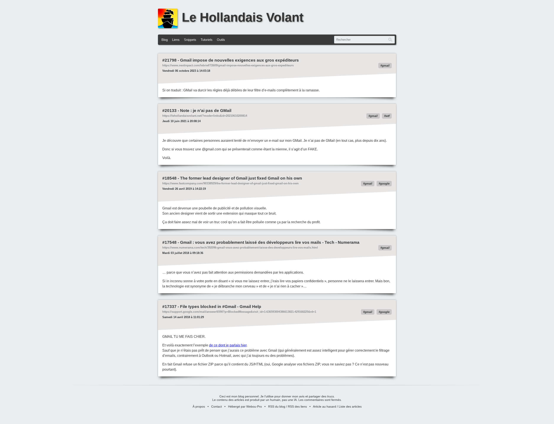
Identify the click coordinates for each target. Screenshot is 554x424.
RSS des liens (297, 406)
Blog (164, 39)
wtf (388, 116)
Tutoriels (207, 39)
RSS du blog (276, 406)
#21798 (169, 60)
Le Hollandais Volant (242, 17)
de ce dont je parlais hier (227, 345)
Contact (216, 406)
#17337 (169, 306)
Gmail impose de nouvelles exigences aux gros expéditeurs (239, 60)
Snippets (190, 39)
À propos (199, 406)
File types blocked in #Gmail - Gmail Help (220, 306)
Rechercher (390, 39)
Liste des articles (350, 406)
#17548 (169, 242)
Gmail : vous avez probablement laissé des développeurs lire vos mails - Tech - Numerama (269, 242)
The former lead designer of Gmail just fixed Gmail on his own (241, 178)
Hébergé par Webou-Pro (245, 406)
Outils (221, 39)
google (385, 183)
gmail (386, 65)
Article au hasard (324, 406)
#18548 (169, 178)
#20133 (169, 110)
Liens (176, 39)
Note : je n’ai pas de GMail (205, 110)
